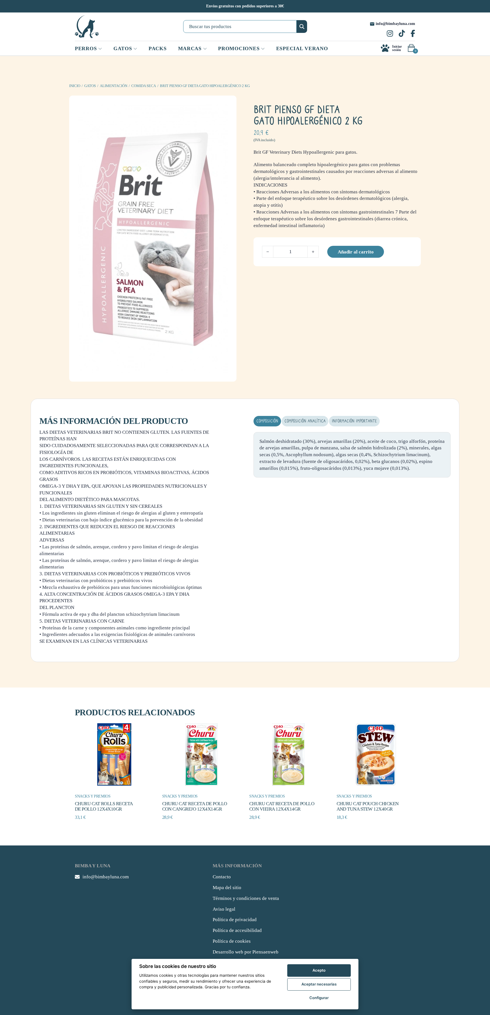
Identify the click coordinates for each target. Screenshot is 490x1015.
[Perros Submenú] (100, 48)
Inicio (74, 86)
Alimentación (113, 86)
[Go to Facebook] (413, 34)
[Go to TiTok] (402, 34)
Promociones (238, 48)
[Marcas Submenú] (205, 48)
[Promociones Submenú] (263, 48)
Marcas (190, 48)
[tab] (267, 421)
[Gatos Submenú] (135, 48)
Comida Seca (143, 86)
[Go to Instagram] (390, 34)
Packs (158, 48)
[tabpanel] (352, 455)
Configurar (319, 997)
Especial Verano (302, 48)
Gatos (90, 86)
